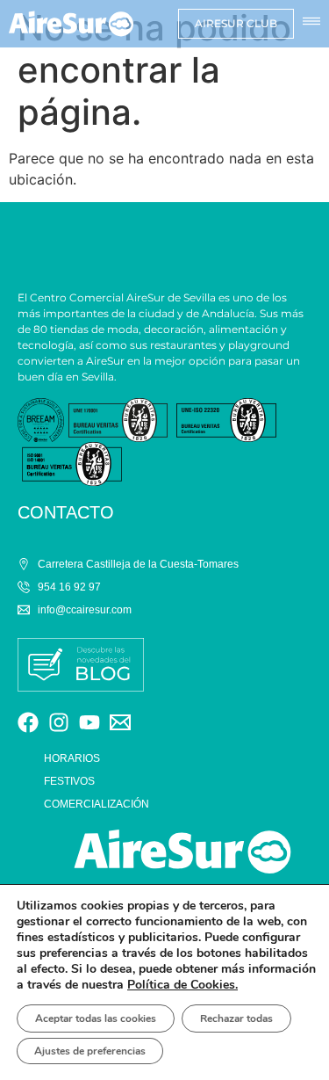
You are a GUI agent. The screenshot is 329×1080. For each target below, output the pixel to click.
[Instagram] (58, 722)
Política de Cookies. (182, 984)
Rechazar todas (236, 1018)
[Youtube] (89, 722)
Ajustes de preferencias (90, 1051)
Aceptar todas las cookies (95, 1018)
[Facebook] (28, 722)
